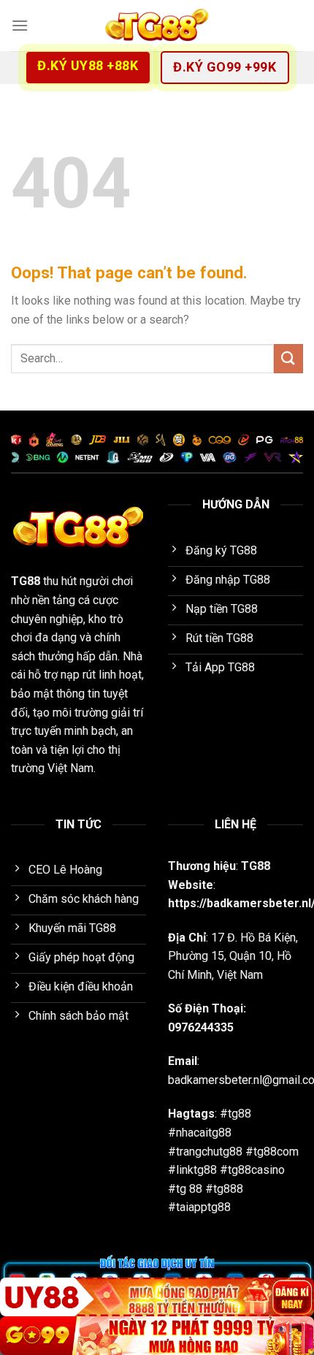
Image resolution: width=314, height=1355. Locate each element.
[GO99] (157, 1335)
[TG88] (157, 25)
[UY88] (157, 1297)
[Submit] (288, 358)
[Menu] (19, 25)
